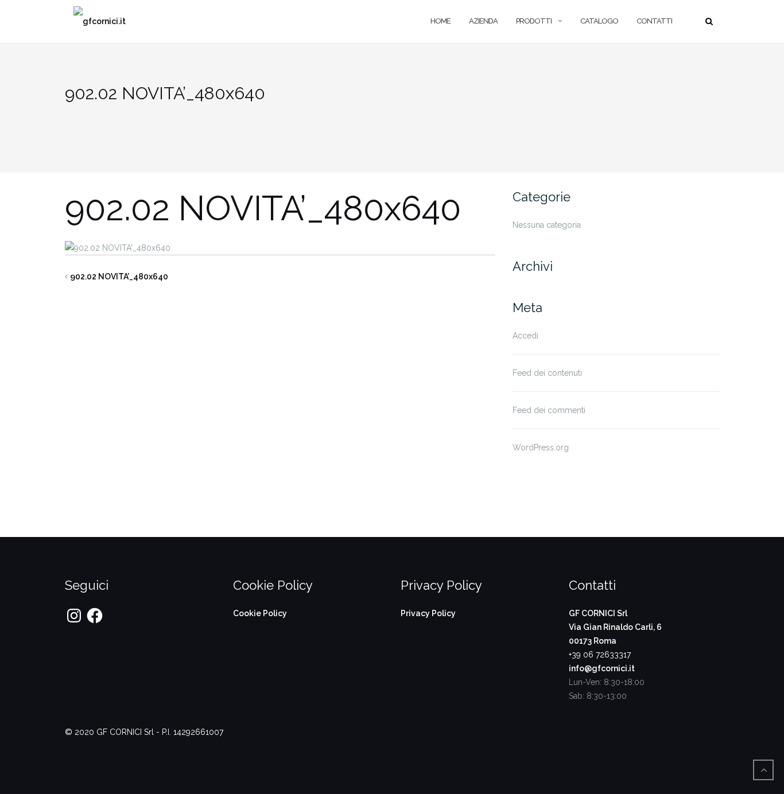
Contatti (654, 21)
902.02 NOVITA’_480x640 (119, 276)
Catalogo (599, 21)
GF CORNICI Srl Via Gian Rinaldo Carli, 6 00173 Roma (615, 627)
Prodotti (534, 21)
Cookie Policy (260, 613)
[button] (99, 21)
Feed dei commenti (549, 410)
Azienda (483, 21)
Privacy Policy (428, 613)
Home (440, 21)
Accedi (525, 335)
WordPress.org (541, 447)
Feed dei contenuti (547, 372)
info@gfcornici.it (602, 668)
